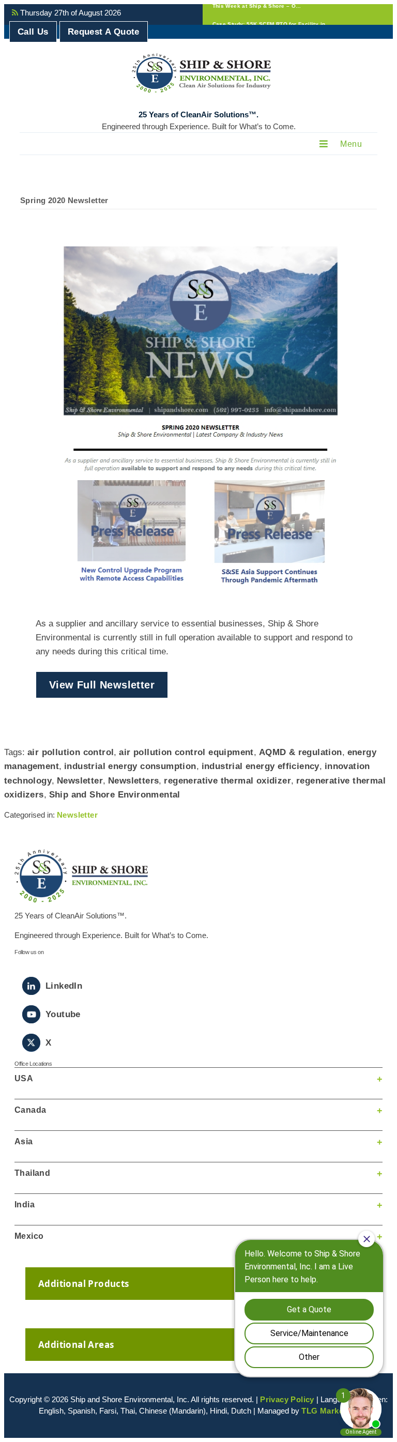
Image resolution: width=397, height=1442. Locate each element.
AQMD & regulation (300, 752)
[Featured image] (198, 415)
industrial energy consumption (130, 766)
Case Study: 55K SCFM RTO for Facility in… (271, 14)
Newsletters (133, 781)
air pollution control (70, 752)
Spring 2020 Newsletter (64, 200)
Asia (23, 1141)
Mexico (28, 1236)
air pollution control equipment (186, 752)
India (24, 1204)
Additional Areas (76, 1345)
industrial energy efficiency (260, 766)
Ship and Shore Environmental (114, 795)
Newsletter (80, 781)
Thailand (32, 1173)
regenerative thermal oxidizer (227, 781)
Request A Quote (104, 32)
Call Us (33, 32)
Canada (30, 1110)
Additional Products (83, 1284)
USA (23, 1078)
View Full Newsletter (102, 685)
